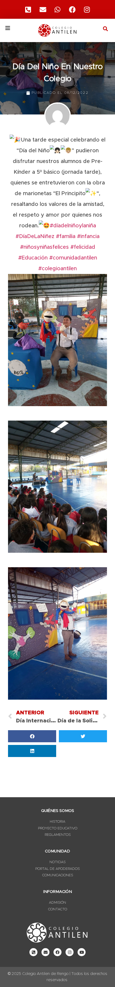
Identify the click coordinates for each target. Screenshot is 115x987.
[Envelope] (45, 952)
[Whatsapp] (57, 9)
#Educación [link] (33, 258)
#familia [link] (65, 236)
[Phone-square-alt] (28, 9)
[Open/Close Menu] (15, 28)
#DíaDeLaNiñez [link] (35, 236)
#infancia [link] (88, 236)
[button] (105, 28)
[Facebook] (72, 9)
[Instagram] (87, 9)
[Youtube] (82, 952)
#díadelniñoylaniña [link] (73, 225)
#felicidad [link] (82, 247)
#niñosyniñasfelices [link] (44, 247)
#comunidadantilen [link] (73, 258)
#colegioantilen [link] (57, 268)
